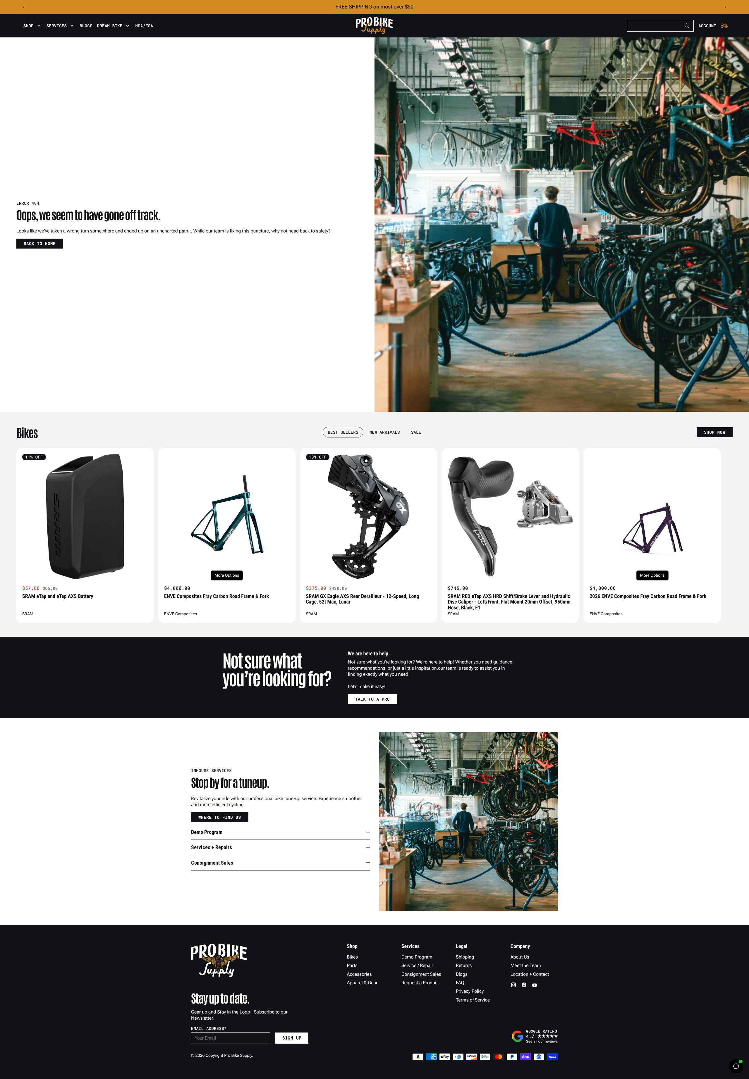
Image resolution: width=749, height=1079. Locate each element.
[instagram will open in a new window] (513, 985)
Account (707, 25)
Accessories (359, 974)
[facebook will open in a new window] (524, 985)
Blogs (86, 25)
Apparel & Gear (362, 982)
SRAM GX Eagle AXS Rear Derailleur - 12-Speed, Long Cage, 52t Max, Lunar (362, 599)
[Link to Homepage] (374, 26)
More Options (226, 575)
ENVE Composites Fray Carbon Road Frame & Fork (216, 596)
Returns (464, 965)
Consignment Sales (421, 974)
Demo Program (416, 957)
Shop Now (714, 432)
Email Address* (209, 1028)
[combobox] (660, 26)
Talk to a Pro (372, 699)
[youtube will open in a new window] (534, 985)
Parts (352, 965)
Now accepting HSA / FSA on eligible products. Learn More (374, 7)
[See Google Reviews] (534, 1036)
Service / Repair (417, 965)
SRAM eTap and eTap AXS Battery (57, 596)
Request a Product (420, 982)
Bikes (352, 957)
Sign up (291, 1038)
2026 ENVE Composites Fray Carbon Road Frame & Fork (648, 596)
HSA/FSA (144, 25)
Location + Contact (530, 974)
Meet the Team (526, 965)
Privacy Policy (470, 991)
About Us (520, 957)
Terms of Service (473, 1000)
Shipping (465, 957)
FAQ (460, 982)
